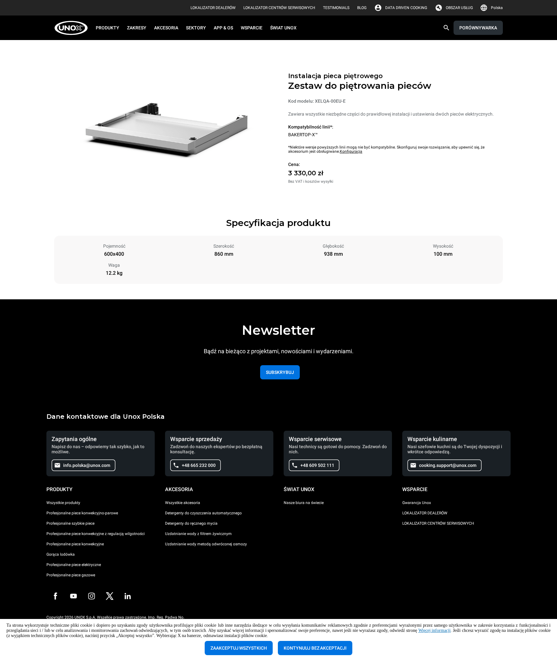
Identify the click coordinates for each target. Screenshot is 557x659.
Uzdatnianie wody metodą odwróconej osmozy (206, 544)
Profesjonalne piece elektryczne (73, 564)
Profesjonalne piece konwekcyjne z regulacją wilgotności (95, 533)
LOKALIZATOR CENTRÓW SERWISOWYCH (438, 523)
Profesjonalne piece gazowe (70, 575)
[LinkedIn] (128, 596)
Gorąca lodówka (60, 554)
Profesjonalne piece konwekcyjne (75, 544)
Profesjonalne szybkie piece (70, 523)
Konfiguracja (351, 151)
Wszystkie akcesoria (182, 502)
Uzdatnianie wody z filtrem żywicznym (198, 533)
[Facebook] (55, 596)
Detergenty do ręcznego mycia (191, 523)
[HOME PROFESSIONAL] (73, 28)
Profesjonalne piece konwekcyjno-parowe (82, 513)
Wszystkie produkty (63, 502)
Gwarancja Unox (416, 502)
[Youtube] (73, 596)
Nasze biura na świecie (304, 502)
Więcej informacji (434, 630)
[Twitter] (110, 596)
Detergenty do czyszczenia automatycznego (203, 513)
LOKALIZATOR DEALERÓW (424, 513)
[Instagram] (92, 596)
